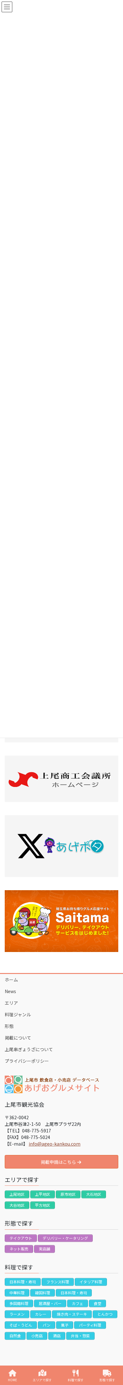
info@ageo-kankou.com (54, 1144)
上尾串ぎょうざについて (29, 1049)
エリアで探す (42, 1379)
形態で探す (107, 1379)
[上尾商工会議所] (61, 779)
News (10, 991)
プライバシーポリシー (27, 1061)
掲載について (18, 1038)
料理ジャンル (18, 1014)
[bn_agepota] (61, 846)
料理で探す (76, 1379)
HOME (12, 1379)
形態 (9, 1026)
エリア (11, 1003)
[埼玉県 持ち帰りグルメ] (61, 921)
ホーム (11, 979)
